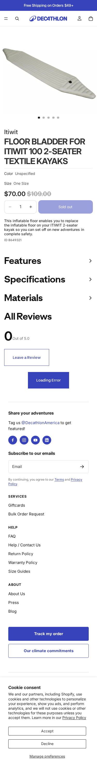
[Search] (17, 18)
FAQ (12, 536)
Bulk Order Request (26, 514)
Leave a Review (27, 357)
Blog (12, 611)
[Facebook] (12, 440)
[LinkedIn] (46, 440)
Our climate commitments (48, 650)
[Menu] (6, 19)
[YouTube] (35, 440)
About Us (16, 593)
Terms (59, 479)
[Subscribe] (82, 466)
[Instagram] (24, 440)
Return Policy (20, 553)
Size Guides (19, 571)
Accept (47, 731)
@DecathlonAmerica (40, 422)
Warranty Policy (22, 562)
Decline (47, 743)
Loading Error (48, 380)
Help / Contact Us (24, 545)
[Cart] (90, 18)
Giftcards (16, 505)
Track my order (48, 633)
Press (13, 602)
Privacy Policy (74, 717)
